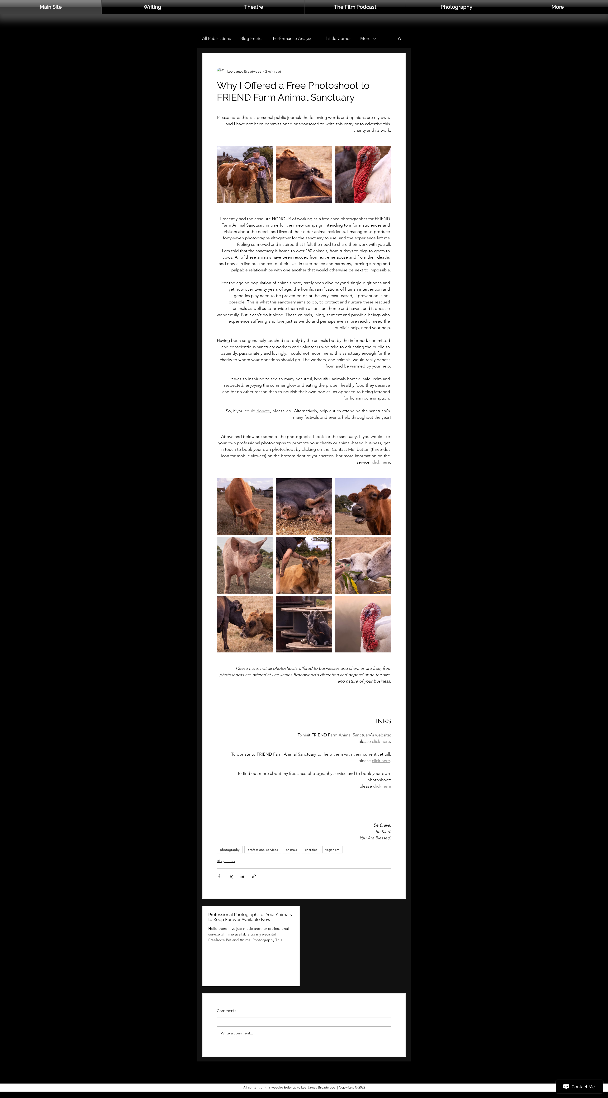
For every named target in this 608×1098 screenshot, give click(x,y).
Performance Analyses (293, 38)
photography (229, 849)
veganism (332, 849)
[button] (557, 7)
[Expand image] (245, 174)
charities (311, 849)
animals (291, 849)
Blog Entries (251, 38)
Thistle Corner (337, 38)
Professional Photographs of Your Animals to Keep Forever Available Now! (250, 917)
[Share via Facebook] (219, 876)
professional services (262, 849)
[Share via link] (254, 876)
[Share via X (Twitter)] (230, 876)
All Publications (216, 38)
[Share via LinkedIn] (242, 876)
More (365, 38)
